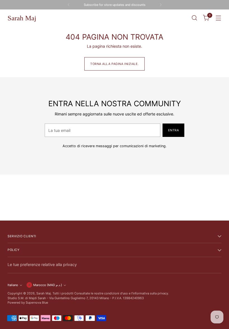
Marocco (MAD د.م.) (47, 285)
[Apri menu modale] (218, 18)
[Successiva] (160, 4)
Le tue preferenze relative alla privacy (42, 264)
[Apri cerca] (194, 18)
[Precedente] (69, 4)
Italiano (13, 285)
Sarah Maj (43, 293)
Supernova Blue (37, 302)
